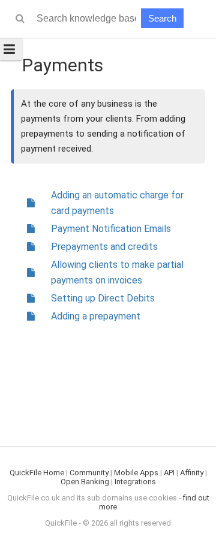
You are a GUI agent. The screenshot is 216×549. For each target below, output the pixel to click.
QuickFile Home (37, 472)
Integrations (135, 481)
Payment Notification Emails (111, 228)
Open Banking (85, 481)
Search (162, 18)
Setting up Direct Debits (103, 298)
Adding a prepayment (95, 316)
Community (89, 472)
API (169, 472)
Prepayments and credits (104, 246)
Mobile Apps (136, 472)
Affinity (191, 472)
